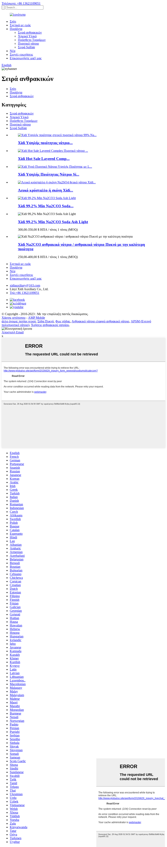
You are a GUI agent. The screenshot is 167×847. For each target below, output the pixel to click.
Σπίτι (13, 21)
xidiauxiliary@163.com (25, 285)
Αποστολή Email (13, 332)
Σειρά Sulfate (26, 47)
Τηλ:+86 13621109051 (24, 292)
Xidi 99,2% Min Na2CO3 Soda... (46, 206)
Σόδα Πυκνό (45, 321)
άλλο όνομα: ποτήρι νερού (19, 321)
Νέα (12, 51)
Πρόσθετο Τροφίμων (32, 40)
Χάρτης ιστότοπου (13, 317)
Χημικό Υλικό (27, 36)
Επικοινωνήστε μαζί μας (26, 58)
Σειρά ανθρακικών (30, 32)
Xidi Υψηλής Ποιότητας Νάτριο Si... (48, 174)
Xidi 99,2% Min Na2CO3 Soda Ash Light (53, 222)
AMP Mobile (36, 317)
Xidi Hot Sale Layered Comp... (44, 159)
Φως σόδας (62, 321)
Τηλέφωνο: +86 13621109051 (21, 3)
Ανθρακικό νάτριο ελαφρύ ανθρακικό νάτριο (100, 321)
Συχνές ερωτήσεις (21, 54)
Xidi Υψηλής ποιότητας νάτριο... (45, 143)
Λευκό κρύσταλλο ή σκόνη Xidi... (45, 190)
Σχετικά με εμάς (20, 25)
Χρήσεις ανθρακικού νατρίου (50, 325)
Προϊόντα (16, 29)
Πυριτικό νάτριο (28, 43)
